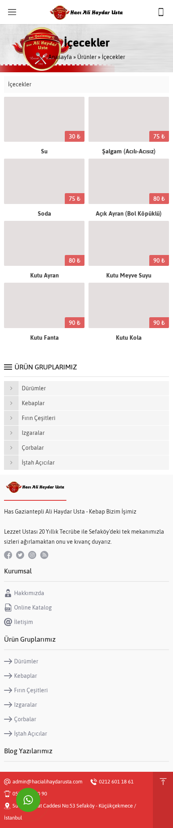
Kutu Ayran (44, 275)
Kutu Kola (129, 337)
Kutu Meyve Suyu (128, 275)
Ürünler (87, 57)
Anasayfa (60, 57)
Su (44, 151)
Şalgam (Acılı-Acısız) (129, 151)
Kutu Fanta (44, 337)
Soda (44, 213)
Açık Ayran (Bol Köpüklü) (129, 213)
